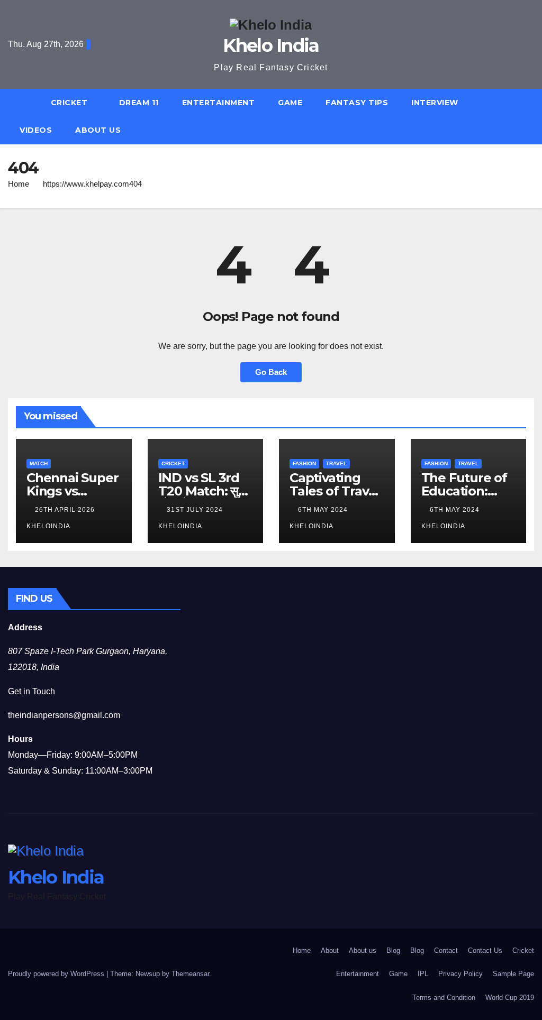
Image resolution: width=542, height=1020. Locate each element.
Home (18, 183)
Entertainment (218, 102)
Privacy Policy (460, 974)
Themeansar (190, 974)
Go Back (271, 371)
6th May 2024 (324, 509)
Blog (393, 950)
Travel (336, 463)
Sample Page (513, 974)
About (330, 950)
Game (290, 102)
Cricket (70, 102)
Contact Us (485, 950)
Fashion (304, 463)
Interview (434, 102)
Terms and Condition (443, 997)
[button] (531, 116)
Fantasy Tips (357, 102)
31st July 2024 (196, 509)
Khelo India (271, 45)
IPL (423, 974)
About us (98, 130)
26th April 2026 (66, 509)
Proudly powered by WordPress (57, 974)
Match (39, 463)
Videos (36, 130)
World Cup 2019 (509, 997)
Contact (446, 950)
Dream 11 (139, 102)
